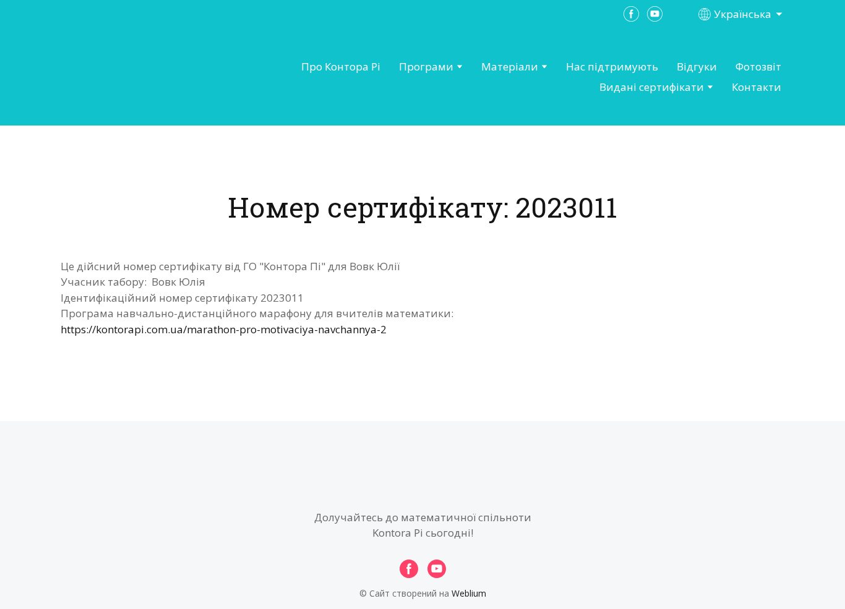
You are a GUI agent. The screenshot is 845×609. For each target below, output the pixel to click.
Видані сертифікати (651, 87)
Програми (426, 66)
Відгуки (697, 66)
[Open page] (129, 77)
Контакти (756, 87)
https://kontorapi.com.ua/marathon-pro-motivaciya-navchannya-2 (224, 329)
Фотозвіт (758, 66)
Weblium (469, 593)
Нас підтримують (612, 66)
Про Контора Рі (340, 66)
